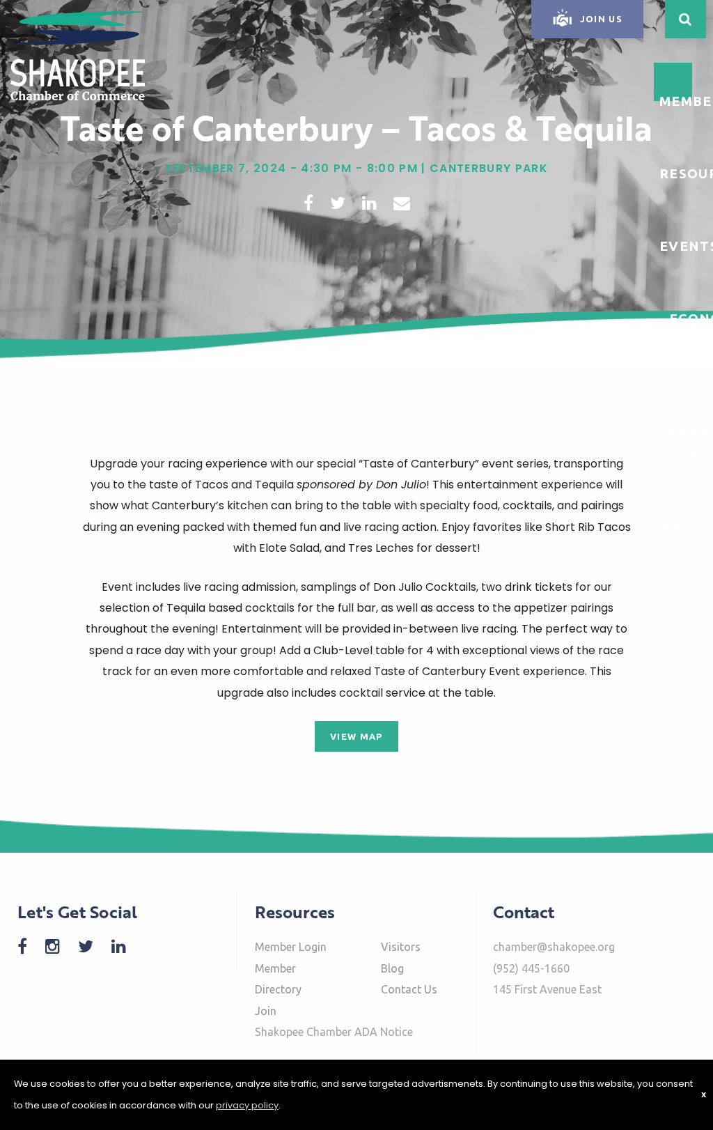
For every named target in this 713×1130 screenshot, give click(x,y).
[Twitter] (92, 946)
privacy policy (247, 1105)
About (685, 526)
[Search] (685, 19)
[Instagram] (59, 946)
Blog (392, 968)
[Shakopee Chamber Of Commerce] (77, 55)
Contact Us (409, 989)
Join (265, 1011)
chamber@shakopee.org (554, 947)
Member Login (291, 947)
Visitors (401, 947)
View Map (356, 736)
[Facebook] (29, 946)
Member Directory (278, 979)
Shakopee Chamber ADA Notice (334, 1031)
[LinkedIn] (125, 946)
